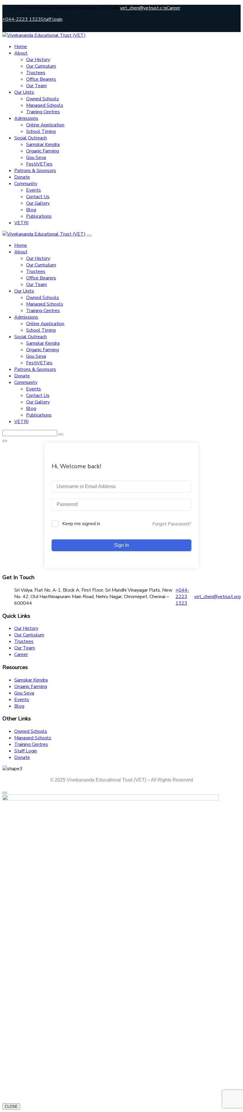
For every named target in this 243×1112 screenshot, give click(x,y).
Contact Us (37, 196)
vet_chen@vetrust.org (143, 8)
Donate (22, 177)
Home (20, 46)
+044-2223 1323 (21, 19)
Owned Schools (42, 99)
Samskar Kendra (43, 144)
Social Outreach (30, 138)
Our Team (36, 85)
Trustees (35, 72)
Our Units (24, 92)
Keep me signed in (81, 523)
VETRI (21, 223)
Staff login (52, 19)
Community (25, 183)
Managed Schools (44, 105)
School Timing (41, 131)
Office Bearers (41, 79)
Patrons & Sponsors (35, 170)
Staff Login (25, 751)
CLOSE (11, 1106)
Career (173, 8)
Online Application (45, 125)
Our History (38, 59)
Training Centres (43, 112)
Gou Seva (36, 157)
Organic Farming (42, 151)
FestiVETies (39, 164)
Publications (39, 216)
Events (33, 190)
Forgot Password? (171, 524)
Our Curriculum (41, 66)
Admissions (26, 118)
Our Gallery (38, 203)
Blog (31, 209)
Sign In (121, 545)
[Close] (89, 235)
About (21, 53)
